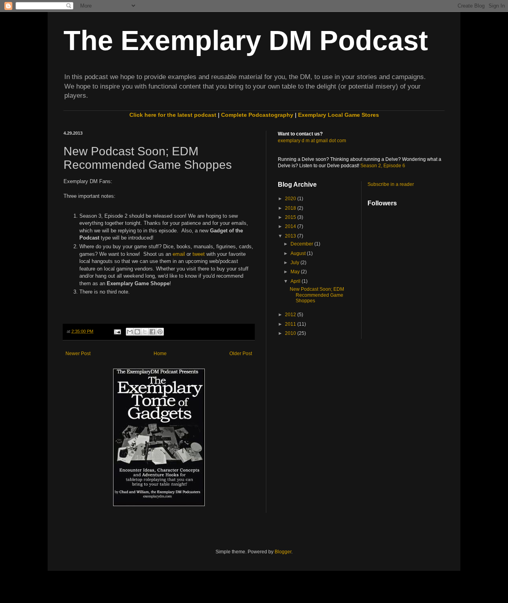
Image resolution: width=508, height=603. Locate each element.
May (296, 271)
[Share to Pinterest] (160, 332)
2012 (291, 314)
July (295, 262)
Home (160, 353)
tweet (198, 254)
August (299, 253)
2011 (291, 324)
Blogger (283, 552)
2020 (291, 198)
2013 (291, 236)
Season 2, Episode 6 (382, 165)
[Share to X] (145, 332)
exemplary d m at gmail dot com (312, 140)
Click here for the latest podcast (172, 115)
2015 (291, 217)
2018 (291, 208)
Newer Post (77, 353)
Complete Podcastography (257, 115)
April (296, 281)
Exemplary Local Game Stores (338, 115)
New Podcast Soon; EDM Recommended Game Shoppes (317, 294)
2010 (291, 333)
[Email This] (130, 332)
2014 (291, 226)
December (302, 244)
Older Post (240, 353)
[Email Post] (117, 331)
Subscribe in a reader (391, 184)
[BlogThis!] (137, 332)
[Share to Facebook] (152, 332)
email (179, 254)
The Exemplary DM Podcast (246, 40)
